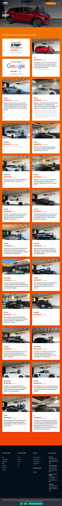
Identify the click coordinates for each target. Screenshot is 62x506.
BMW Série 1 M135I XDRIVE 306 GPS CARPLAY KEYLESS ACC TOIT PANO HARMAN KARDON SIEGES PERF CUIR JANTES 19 (45, 148)
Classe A (19, 459)
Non (25, 503)
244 (37, 437)
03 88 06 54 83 (51, 3)
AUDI (3, 457)
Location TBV (36, 463)
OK (21, 503)
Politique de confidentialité (35, 503)
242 (30, 437)
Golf (18, 457)
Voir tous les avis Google (17, 74)
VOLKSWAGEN (5, 459)
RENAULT (4, 469)
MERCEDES (4, 461)
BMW (3, 463)
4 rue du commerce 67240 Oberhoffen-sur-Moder (53, 470)
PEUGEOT (4, 467)
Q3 (18, 465)
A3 (18, 463)
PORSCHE (4, 465)
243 (34, 437)
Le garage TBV (36, 459)
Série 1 (19, 461)
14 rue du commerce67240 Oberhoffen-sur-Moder (53, 489)
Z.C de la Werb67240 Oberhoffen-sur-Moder (53, 480)
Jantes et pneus (36, 457)
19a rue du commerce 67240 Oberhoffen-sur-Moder (53, 462)
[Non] (60, 502)
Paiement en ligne (37, 461)
